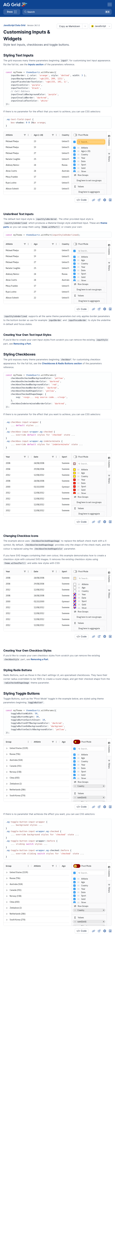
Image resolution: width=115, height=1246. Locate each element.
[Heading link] (37, 55)
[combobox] (100, 26)
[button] (67, 12)
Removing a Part (22, 343)
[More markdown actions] (85, 26)
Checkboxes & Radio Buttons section (62, 363)
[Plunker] (110, 200)
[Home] (15, 4)
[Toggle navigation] (109, 4)
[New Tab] (99, 200)
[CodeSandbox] (104, 200)
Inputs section (36, 64)
